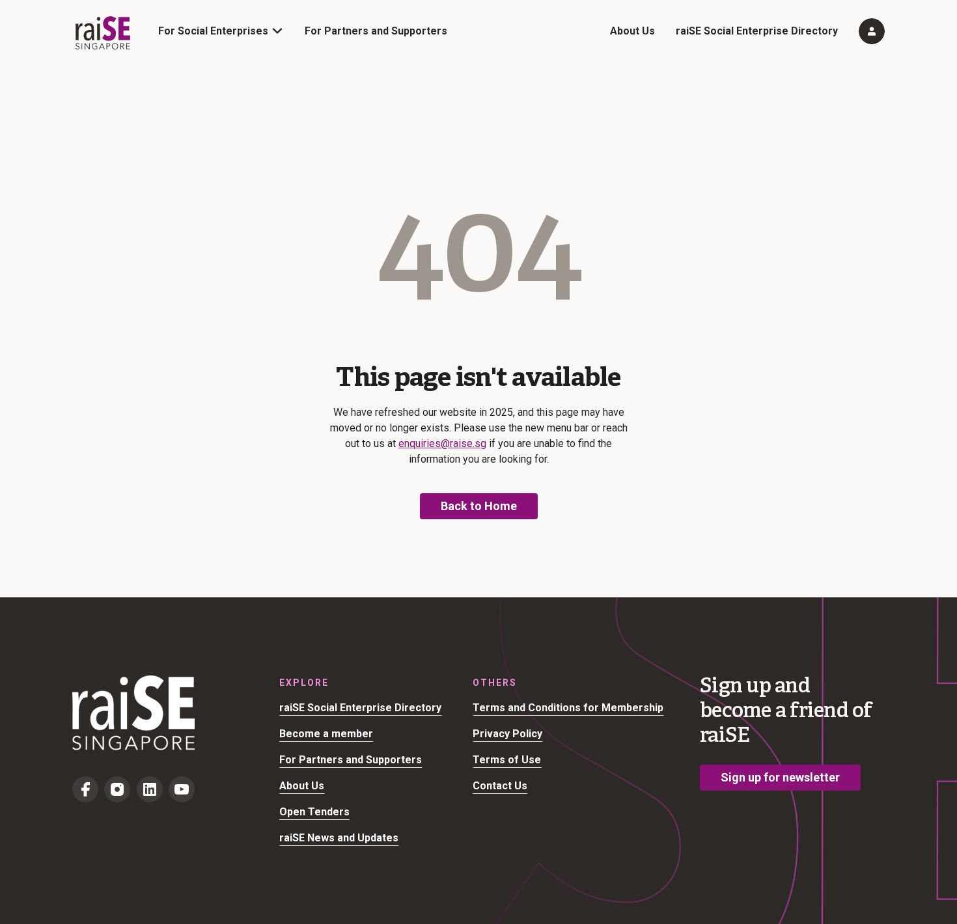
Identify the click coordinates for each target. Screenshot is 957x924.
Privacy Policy (507, 733)
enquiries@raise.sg (442, 443)
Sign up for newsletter (780, 777)
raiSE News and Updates (338, 838)
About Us (632, 31)
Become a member (326, 733)
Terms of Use (507, 760)
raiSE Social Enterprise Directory (757, 31)
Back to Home (479, 506)
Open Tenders (314, 812)
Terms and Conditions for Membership (568, 707)
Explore (304, 682)
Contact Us (500, 786)
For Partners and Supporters (376, 31)
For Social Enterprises (213, 31)
